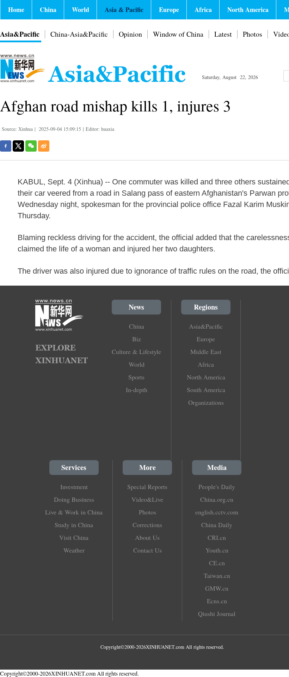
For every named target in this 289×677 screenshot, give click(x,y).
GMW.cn (216, 588)
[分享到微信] (31, 146)
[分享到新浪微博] (43, 146)
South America (206, 389)
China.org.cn (216, 499)
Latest (223, 34)
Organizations (206, 402)
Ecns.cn (217, 601)
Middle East (205, 351)
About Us (147, 537)
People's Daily (216, 486)
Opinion (130, 34)
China (48, 9)
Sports (136, 377)
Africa (203, 9)
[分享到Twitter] (18, 146)
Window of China (178, 34)
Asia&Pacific (19, 34)
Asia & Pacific (124, 9)
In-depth (136, 389)
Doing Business (74, 499)
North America (248, 9)
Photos (252, 34)
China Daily (216, 524)
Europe (169, 9)
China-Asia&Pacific (79, 34)
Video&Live (147, 499)
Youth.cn (216, 550)
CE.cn (217, 563)
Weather (74, 550)
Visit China (73, 537)
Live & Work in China (74, 512)
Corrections (147, 524)
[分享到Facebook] (5, 146)
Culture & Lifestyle (136, 351)
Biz (136, 339)
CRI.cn (217, 537)
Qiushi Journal (216, 613)
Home (16, 9)
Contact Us (147, 550)
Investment (74, 486)
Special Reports (147, 486)
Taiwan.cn (217, 575)
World (80, 9)
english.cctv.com (216, 512)
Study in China (74, 524)
